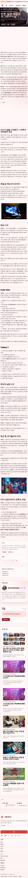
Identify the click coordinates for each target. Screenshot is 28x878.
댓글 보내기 (6, 619)
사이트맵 (20, 876)
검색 (14, 831)
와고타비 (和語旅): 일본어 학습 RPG (13, 784)
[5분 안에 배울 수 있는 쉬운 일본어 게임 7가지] (14, 722)
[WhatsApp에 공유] (13, 560)
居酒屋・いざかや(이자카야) (17, 469)
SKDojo (24, 5)
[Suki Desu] (2, 5)
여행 (2, 848)
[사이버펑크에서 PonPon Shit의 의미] (14, 666)
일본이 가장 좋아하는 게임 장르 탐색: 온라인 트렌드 (13, 758)
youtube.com (5, 571)
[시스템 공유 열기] (3, 560)
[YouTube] (2, 835)
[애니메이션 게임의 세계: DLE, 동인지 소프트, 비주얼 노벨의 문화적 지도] (14, 639)
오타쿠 (2, 846)
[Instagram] (12, 835)
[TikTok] (15, 835)
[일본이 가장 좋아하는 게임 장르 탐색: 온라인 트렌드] (14, 748)
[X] (8, 835)
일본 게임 (5, 9)
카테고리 (11, 5)
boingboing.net (5, 573)
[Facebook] (5, 835)
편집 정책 (3, 860)
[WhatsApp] (19, 835)
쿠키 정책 (10, 876)
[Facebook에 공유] (9, 560)
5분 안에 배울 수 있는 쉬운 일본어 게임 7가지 (13, 732)
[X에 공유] (6, 560)
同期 (14, 228)
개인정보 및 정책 (4, 876)
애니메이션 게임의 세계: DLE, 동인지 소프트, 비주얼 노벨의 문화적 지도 (14, 650)
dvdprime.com (5, 575)
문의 (2, 858)
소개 (2, 853)
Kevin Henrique (4, 11)
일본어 (2, 844)
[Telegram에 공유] (16, 560)
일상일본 (13, 24)
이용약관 (15, 876)
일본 (2, 842)
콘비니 (15, 253)
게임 (8, 24)
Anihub (2, 865)
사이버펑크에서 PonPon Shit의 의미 (14, 677)
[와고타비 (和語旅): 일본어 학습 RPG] (14, 774)
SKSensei (18, 5)
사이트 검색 (3, 825)
